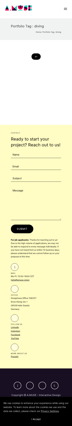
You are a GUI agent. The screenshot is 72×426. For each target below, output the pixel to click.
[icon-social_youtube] (43, 385)
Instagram (15, 331)
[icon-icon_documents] (14, 347)
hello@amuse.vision (20, 280)
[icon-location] (14, 289)
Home (38, 32)
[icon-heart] (14, 318)
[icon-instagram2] (30, 385)
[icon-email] (14, 267)
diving (58, 32)
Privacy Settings (50, 411)
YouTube (15, 338)
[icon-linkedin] (54, 385)
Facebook (15, 334)
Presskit (14, 356)
